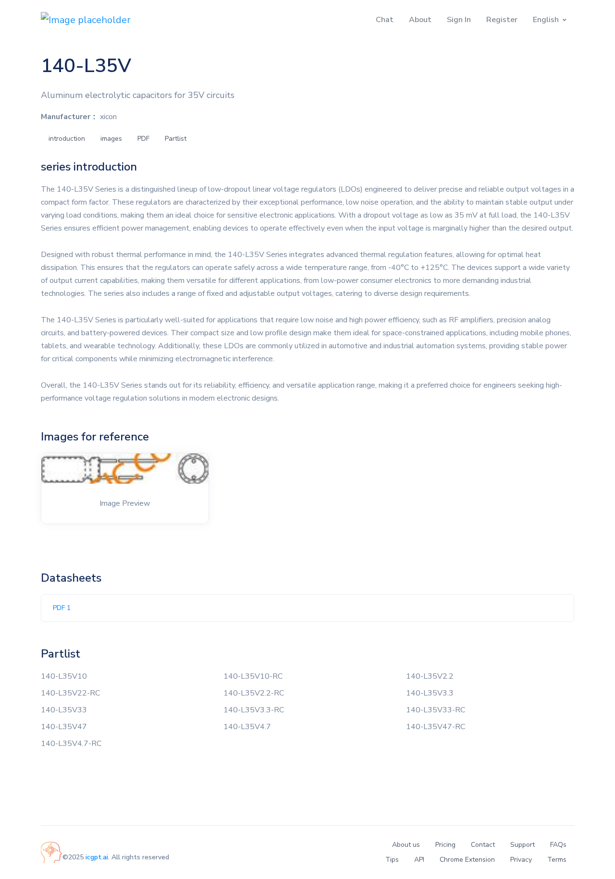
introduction (67, 138)
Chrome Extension (467, 859)
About (420, 19)
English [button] (546, 19)
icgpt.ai (97, 857)
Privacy (521, 859)
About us (406, 844)
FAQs (558, 844)
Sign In (459, 19)
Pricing (445, 844)
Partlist (175, 138)
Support (522, 844)
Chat (385, 19)
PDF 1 (62, 607)
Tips (392, 859)
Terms (556, 859)
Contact (483, 844)
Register (501, 19)
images (111, 138)
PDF (143, 138)
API (419, 859)
